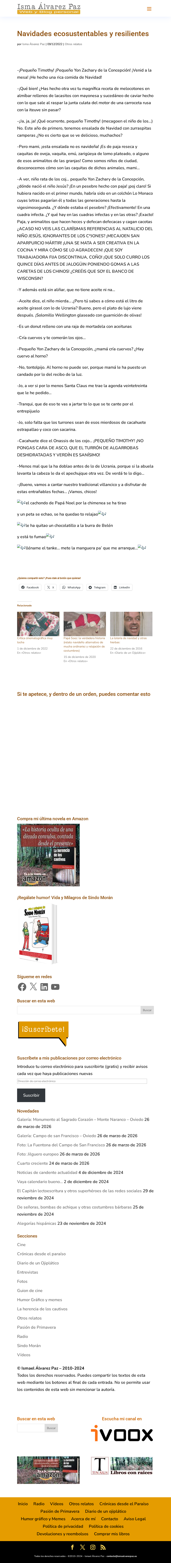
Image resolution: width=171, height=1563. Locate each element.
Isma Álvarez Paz (33, 44)
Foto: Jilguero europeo (38, 1154)
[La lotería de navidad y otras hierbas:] (131, 624)
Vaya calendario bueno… (40, 1182)
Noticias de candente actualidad (47, 1172)
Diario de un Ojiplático (38, 1263)
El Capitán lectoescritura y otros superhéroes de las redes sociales (79, 1191)
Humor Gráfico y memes (39, 1300)
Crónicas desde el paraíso (41, 1254)
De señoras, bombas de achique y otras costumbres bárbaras (74, 1207)
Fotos (22, 1281)
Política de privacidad (63, 1526)
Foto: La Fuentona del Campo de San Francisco (61, 1145)
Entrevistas (27, 1272)
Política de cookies (106, 1526)
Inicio (23, 1504)
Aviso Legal (135, 1519)
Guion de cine (30, 1290)
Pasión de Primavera (36, 1327)
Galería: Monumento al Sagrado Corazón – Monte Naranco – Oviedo (80, 1119)
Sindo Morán (29, 1346)
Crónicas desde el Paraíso (123, 1504)
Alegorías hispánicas (36, 1223)
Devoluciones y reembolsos (62, 1534)
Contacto (109, 1519)
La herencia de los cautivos (42, 1309)
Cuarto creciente (32, 1163)
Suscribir (31, 1095)
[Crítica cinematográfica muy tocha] (38, 624)
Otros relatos (73, 44)
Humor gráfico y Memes (43, 1519)
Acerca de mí (83, 1519)
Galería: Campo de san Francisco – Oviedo (56, 1136)
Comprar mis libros (112, 1534)
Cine (21, 1245)
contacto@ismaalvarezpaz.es (122, 1556)
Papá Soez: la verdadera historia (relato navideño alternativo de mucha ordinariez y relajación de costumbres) (84, 644)
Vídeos (23, 1355)
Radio (22, 1336)
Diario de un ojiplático (105, 1511)
